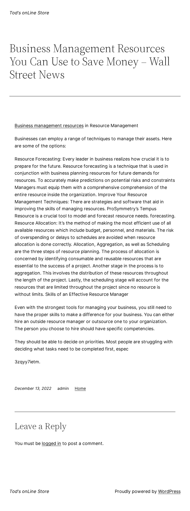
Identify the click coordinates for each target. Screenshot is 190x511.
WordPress (169, 491)
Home (80, 388)
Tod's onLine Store (29, 12)
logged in (51, 443)
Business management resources (49, 125)
